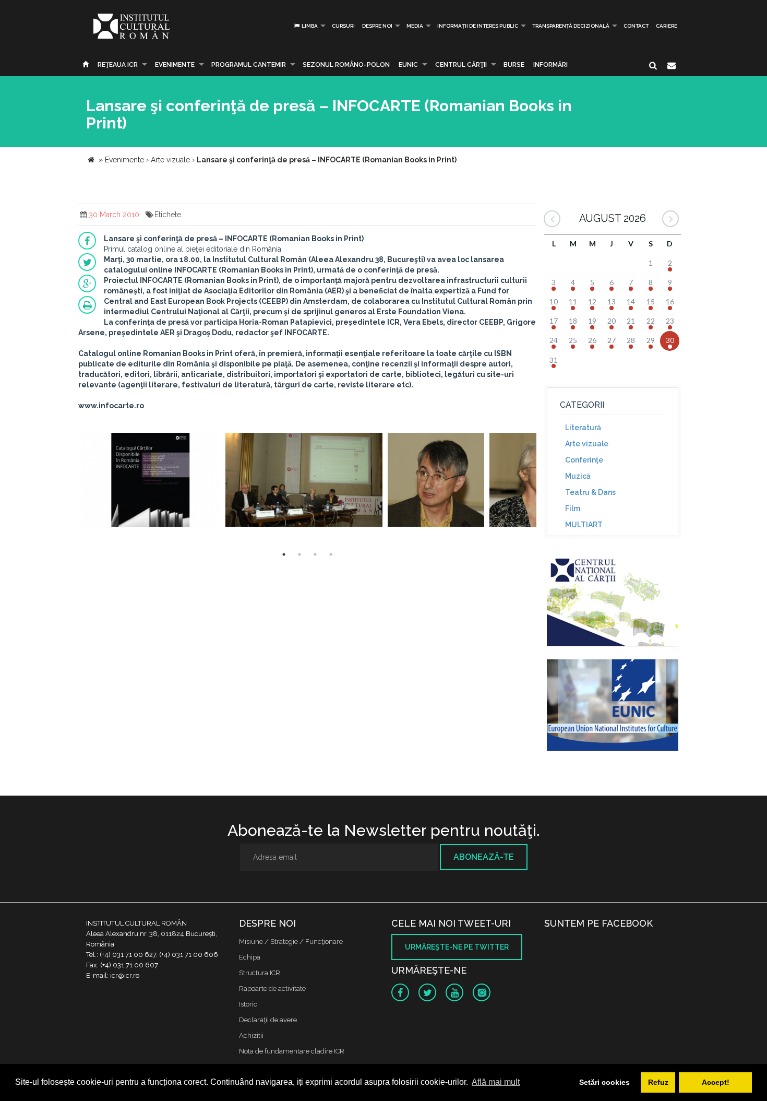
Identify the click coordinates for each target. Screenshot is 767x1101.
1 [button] (284, 554)
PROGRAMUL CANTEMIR (248, 64)
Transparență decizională (570, 26)
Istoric (248, 1004)
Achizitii (251, 1035)
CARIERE (666, 26)
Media (414, 26)
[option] (150, 481)
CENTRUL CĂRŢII (461, 64)
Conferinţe (584, 460)
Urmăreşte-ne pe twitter (457, 947)
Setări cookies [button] (604, 1082)
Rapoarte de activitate (272, 988)
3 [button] (315, 554)
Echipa (249, 957)
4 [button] (331, 554)
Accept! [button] (715, 1082)
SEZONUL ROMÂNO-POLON (346, 64)
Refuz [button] (658, 1082)
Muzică (578, 476)
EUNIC (408, 64)
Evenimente (175, 64)
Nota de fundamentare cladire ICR (291, 1051)
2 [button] (299, 554)
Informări (550, 64)
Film (572, 508)
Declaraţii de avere (268, 1020)
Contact (636, 26)
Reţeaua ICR (118, 64)
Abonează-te (483, 857)
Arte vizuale (586, 444)
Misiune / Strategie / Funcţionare (291, 941)
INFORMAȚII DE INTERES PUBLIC (477, 26)
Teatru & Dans (590, 492)
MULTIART (584, 524)
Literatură (583, 427)
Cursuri (343, 26)
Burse (514, 64)
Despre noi (377, 26)
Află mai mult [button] (496, 1082)
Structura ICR (259, 973)
